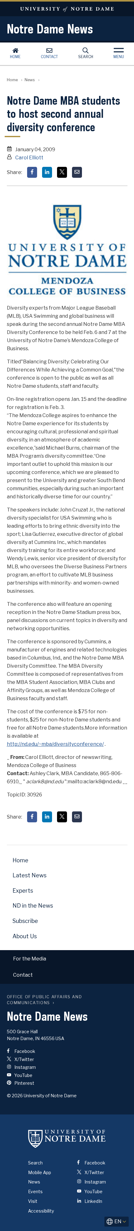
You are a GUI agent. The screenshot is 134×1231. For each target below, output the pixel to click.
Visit (32, 1201)
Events (35, 1191)
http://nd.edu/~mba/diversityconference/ (55, 744)
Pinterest (23, 1083)
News (30, 79)
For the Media (29, 959)
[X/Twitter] (62, 172)
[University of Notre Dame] (67, 1138)
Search (85, 56)
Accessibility (41, 1211)
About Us (24, 936)
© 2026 (15, 1095)
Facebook (24, 1051)
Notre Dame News (50, 29)
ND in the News (32, 905)
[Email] (77, 172)
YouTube (22, 1075)
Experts (22, 890)
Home (15, 56)
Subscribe (25, 921)
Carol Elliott (29, 158)
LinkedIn (93, 1201)
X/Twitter (23, 1059)
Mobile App (39, 1172)
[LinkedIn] (47, 172)
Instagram (24, 1067)
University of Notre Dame (67, 9)
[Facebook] (32, 172)
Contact (49, 56)
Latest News (29, 875)
